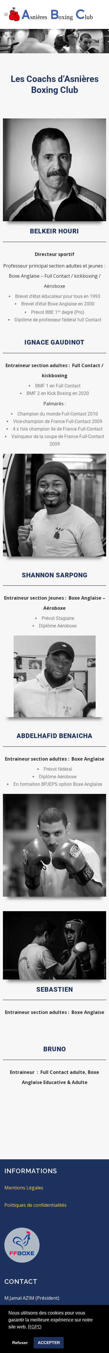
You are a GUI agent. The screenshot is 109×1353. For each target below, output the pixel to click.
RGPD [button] (35, 1326)
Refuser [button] (20, 1342)
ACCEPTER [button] (49, 1342)
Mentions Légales (23, 1187)
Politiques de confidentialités (35, 1205)
